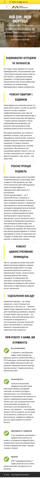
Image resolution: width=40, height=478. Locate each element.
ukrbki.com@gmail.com (20, 2)
